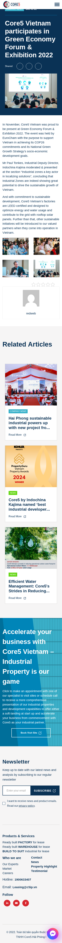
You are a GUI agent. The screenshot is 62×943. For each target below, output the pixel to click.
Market (7, 868)
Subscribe (42, 790)
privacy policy (27, 805)
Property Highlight (44, 866)
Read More (15, 434)
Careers (7, 873)
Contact (36, 857)
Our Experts (10, 864)
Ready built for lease (23, 842)
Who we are (11, 858)
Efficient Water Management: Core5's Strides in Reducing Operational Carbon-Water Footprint (29, 591)
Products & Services (18, 836)
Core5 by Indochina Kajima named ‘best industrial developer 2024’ (27, 507)
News (35, 862)
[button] (57, 4)
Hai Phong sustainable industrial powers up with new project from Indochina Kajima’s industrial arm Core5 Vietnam (30, 430)
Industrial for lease (25, 851)
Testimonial (39, 871)
